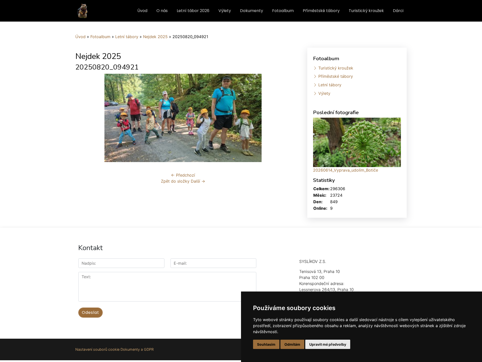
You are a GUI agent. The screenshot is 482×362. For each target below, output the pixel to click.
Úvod (142, 11)
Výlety (224, 11)
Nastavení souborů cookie (97, 349)
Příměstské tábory (321, 11)
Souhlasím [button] (266, 344)
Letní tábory (126, 36)
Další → (198, 181)
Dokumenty (251, 11)
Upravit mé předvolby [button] (327, 344)
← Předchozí (183, 175)
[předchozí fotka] (83, 118)
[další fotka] (282, 118)
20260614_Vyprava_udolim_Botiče (345, 170)
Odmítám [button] (292, 344)
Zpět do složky (175, 181)
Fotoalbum (283, 11)
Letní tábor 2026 (193, 11)
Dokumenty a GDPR (137, 349)
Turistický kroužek (366, 11)
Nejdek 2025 (155, 36)
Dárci (398, 11)
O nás (162, 11)
